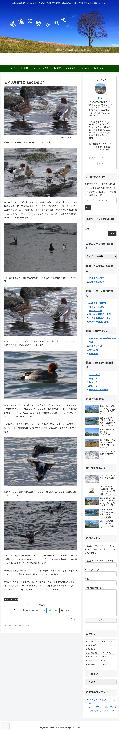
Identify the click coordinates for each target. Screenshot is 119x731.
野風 (100, 98)
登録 (87, 207)
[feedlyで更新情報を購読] (98, 163)
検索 (87, 228)
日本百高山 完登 (96, 281)
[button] (65, 610)
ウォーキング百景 (12, 600)
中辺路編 (93, 353)
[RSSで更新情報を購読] (102, 163)
